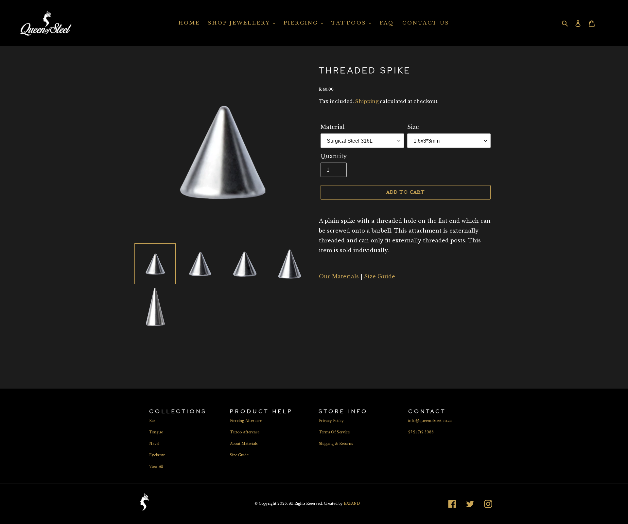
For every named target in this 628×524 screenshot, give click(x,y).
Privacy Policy (331, 421)
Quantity (334, 156)
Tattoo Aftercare (244, 432)
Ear (152, 421)
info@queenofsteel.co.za (430, 421)
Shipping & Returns (336, 444)
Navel (154, 444)
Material (333, 127)
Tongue (156, 432)
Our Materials (339, 276)
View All (156, 466)
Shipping (366, 101)
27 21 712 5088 (421, 432)
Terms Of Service (334, 432)
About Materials (243, 444)
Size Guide (379, 276)
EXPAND (352, 503)
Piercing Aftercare (246, 421)
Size (413, 127)
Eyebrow (157, 455)
